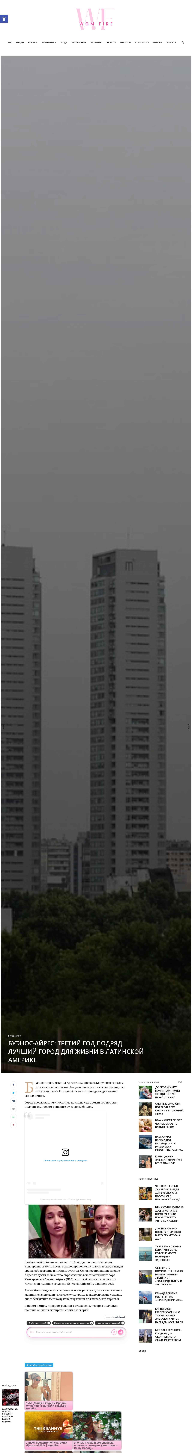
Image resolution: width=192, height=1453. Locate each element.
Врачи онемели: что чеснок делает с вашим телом (169, 1124)
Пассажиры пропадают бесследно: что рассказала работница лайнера (169, 1143)
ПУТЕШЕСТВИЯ (14, 1036)
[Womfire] (96, 19)
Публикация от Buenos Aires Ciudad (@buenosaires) (65, 1199)
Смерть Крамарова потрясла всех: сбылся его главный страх (169, 1108)
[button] (4, 19)
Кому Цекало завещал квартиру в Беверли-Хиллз (169, 1160)
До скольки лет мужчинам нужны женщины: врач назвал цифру (167, 1092)
